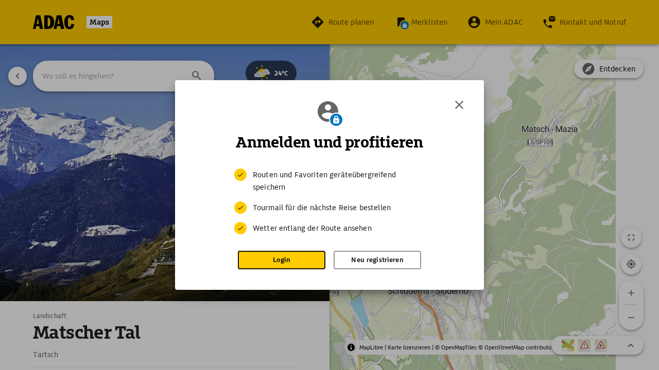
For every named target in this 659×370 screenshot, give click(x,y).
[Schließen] (459, 104)
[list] (329, 201)
